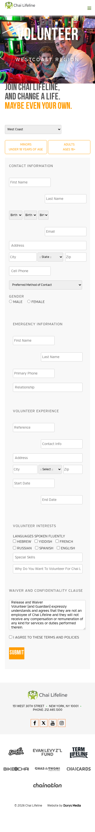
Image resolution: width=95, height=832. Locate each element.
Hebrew (24, 542)
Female (37, 302)
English (68, 548)
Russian (24, 548)
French (66, 542)
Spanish (46, 548)
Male (17, 302)
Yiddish (45, 542)
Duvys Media (72, 806)
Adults (69, 147)
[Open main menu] (57, 8)
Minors (26, 147)
